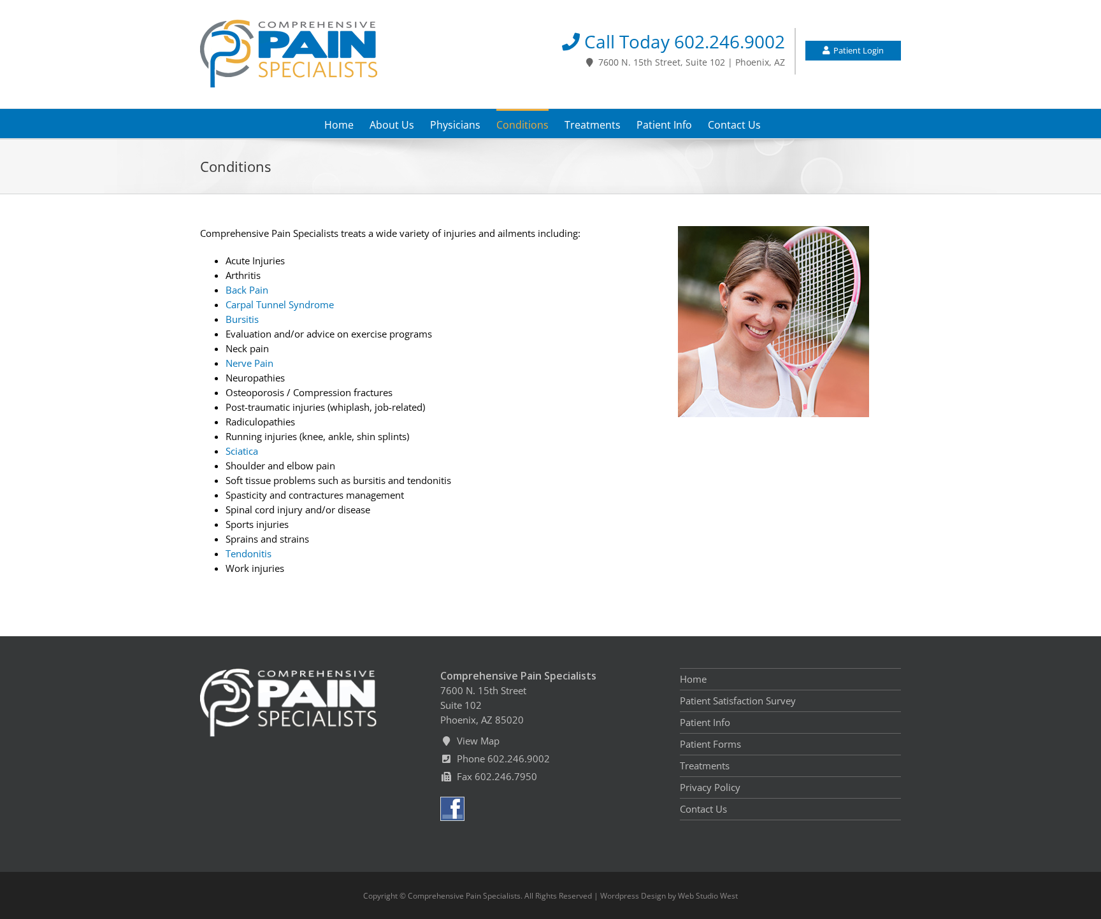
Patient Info (705, 722)
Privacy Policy (710, 787)
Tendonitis (248, 553)
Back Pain (247, 289)
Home (693, 679)
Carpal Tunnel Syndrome (280, 304)
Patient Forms (710, 743)
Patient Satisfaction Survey (738, 700)
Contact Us (703, 808)
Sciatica (242, 451)
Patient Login (857, 50)
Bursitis (242, 319)
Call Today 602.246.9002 (682, 42)
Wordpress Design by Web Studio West (669, 895)
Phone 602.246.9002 (501, 758)
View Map (476, 740)
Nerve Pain (249, 363)
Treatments (705, 765)
